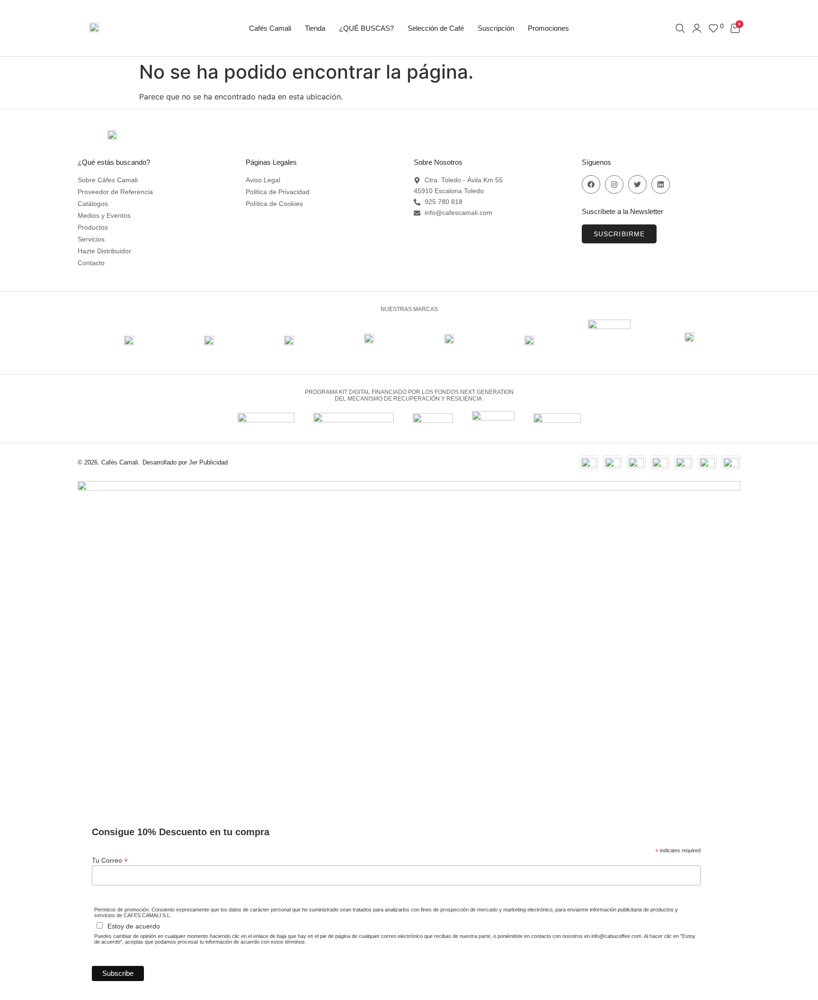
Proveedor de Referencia (115, 192)
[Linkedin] (660, 184)
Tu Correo (110, 860)
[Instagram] (614, 184)
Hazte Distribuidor (104, 251)
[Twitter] (637, 184)
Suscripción (496, 28)
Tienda (315, 28)
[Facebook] (591, 184)
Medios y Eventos (104, 215)
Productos (93, 227)
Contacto (91, 263)
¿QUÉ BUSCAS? (366, 28)
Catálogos (93, 203)
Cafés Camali (270, 28)
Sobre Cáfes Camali (108, 180)
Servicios (91, 239)
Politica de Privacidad (278, 192)
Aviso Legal (263, 180)
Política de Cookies (274, 203)
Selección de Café (436, 28)
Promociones (548, 28)
